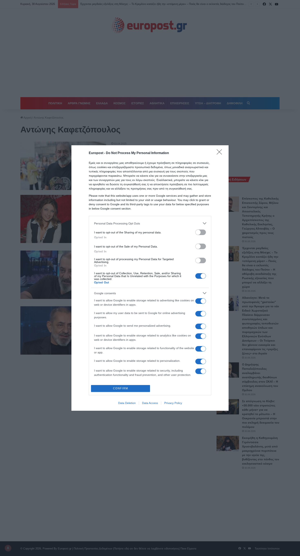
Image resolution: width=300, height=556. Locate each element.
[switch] (200, 232)
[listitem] (150, 223)
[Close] (220, 153)
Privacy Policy (173, 403)
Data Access (150, 403)
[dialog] (150, 278)
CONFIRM (120, 388)
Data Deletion (127, 403)
